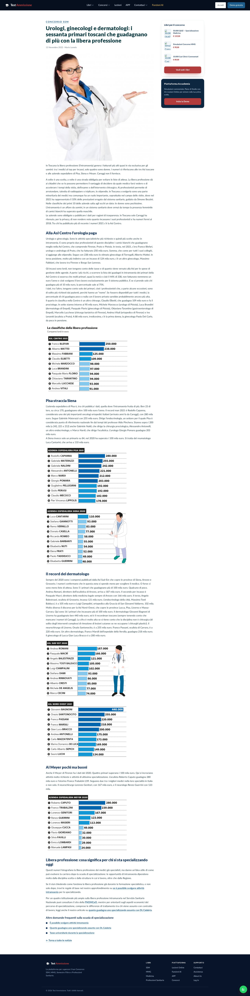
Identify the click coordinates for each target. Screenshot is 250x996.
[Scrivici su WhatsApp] (243, 989)
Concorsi (176, 980)
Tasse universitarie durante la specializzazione (72, 933)
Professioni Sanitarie (155, 980)
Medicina (150, 976)
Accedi (220, 5)
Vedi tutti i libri (183, 70)
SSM (148, 968)
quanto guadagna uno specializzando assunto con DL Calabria (120, 910)
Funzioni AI (176, 972)
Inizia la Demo (182, 101)
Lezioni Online (178, 968)
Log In (196, 980)
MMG (148, 972)
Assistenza (198, 972)
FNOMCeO (91, 902)
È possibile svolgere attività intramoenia (69, 923)
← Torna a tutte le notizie (59, 940)
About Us (198, 976)
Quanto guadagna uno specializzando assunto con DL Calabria (80, 928)
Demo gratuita (236, 5)
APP (174, 976)
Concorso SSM (57, 22)
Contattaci (198, 968)
